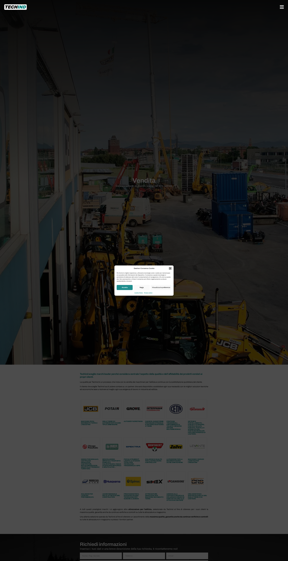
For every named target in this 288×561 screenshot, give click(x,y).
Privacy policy (148, 292)
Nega (142, 287)
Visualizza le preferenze (161, 287)
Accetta (125, 287)
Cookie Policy (138, 292)
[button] (170, 268)
